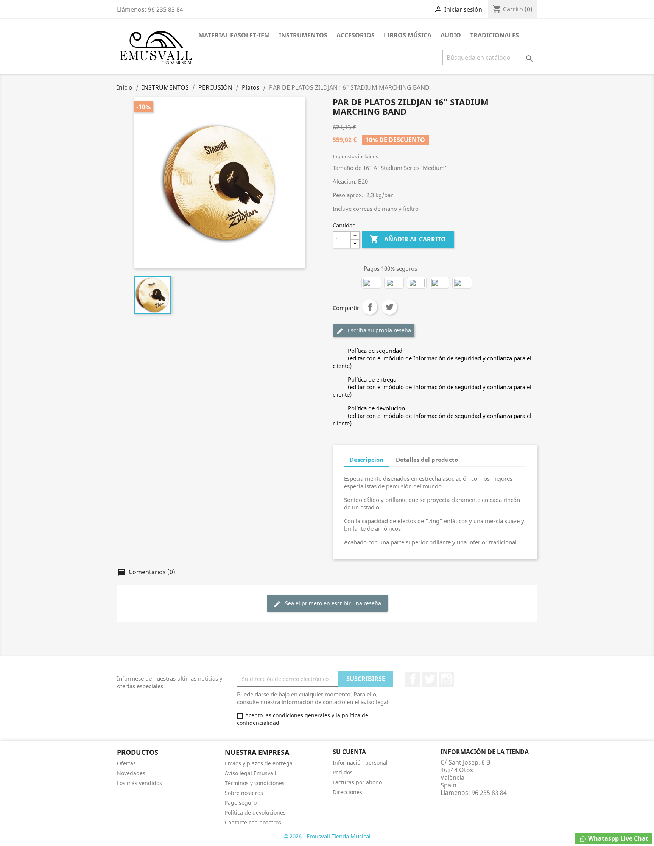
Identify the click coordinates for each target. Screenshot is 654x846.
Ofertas (126, 763)
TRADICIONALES (494, 35)
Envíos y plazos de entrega (259, 763)
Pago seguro (241, 802)
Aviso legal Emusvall (250, 773)
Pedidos (343, 772)
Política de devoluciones (255, 812)
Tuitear (389, 307)
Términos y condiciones (255, 783)
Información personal (360, 762)
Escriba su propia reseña (373, 331)
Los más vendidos (139, 783)
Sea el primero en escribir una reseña (327, 604)
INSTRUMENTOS (303, 35)
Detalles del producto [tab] (427, 459)
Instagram (446, 679)
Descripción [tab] (366, 459)
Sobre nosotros (244, 792)
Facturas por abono (357, 782)
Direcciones (347, 792)
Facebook (412, 679)
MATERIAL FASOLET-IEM (234, 35)
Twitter (429, 679)
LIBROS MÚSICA (407, 35)
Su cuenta (349, 752)
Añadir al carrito (408, 239)
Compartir (369, 307)
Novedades (131, 773)
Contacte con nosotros (253, 822)
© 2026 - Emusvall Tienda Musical (327, 836)
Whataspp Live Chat (617, 838)
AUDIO (451, 35)
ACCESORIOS (355, 35)
